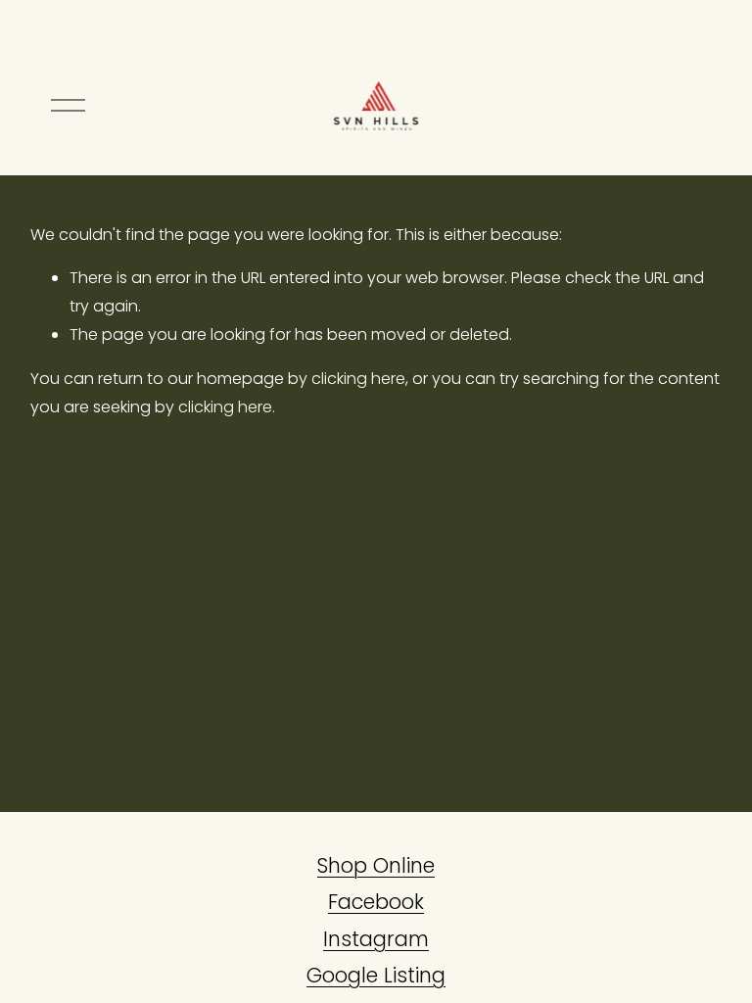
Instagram (376, 939)
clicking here (358, 378)
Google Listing (376, 975)
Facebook (376, 901)
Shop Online (376, 865)
